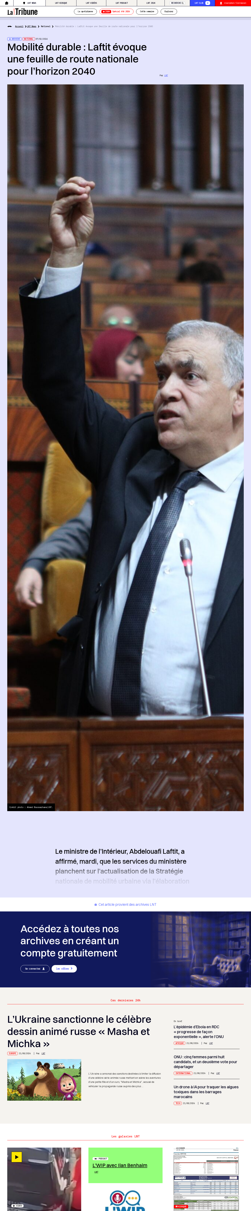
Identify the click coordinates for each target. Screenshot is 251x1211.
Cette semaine (147, 11)
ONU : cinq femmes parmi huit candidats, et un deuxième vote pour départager (205, 1062)
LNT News (31, 3)
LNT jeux (150, 3)
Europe (12, 1053)
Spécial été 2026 (117, 11)
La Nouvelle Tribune (22, 11)
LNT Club (199, 3)
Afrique (180, 1043)
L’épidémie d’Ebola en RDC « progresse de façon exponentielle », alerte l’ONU (199, 1032)
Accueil (19, 26)
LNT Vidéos (91, 3)
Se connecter (32, 968)
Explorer (169, 11)
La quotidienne (85, 11)
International (183, 1073)
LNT (166, 75)
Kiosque (182, 1206)
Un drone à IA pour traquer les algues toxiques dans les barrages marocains (206, 1092)
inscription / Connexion (235, 3)
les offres (62, 968)
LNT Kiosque (61, 3)
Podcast (103, 1158)
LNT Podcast (121, 3)
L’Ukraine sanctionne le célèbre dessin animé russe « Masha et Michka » (79, 1031)
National (45, 26)
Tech (178, 1103)
